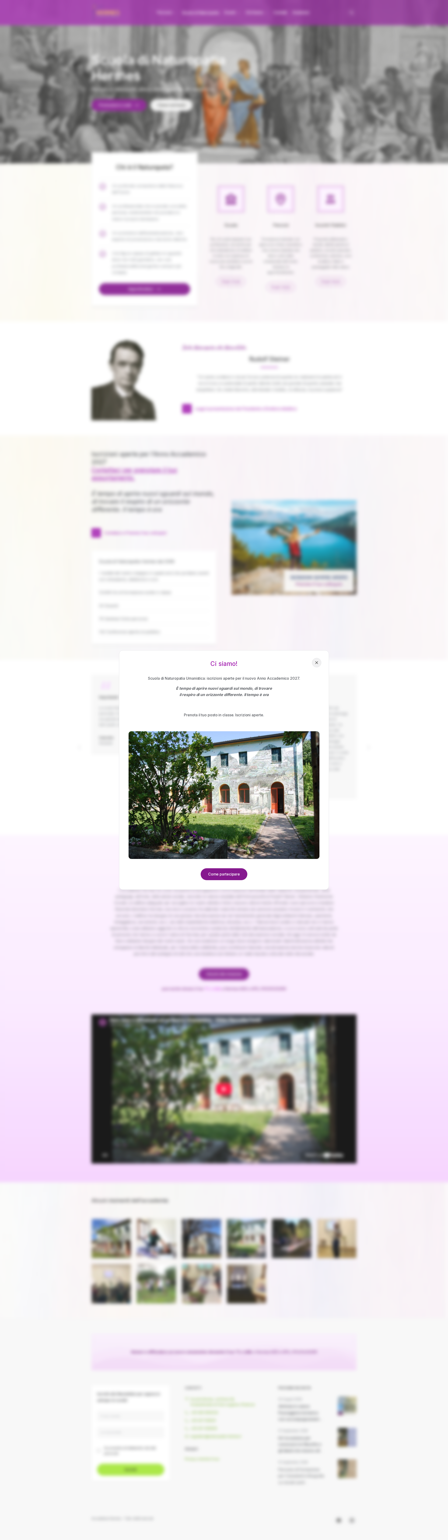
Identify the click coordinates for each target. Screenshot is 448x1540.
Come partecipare (224, 874)
